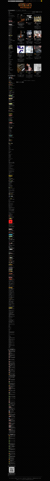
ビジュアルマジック (11, 166)
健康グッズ (10, 177)
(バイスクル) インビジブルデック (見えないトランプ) (12, 462)
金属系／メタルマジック (11, 22)
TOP (16, 10)
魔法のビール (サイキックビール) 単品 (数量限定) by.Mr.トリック (12, 452)
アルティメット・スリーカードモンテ (38, 54)
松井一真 (9, 41)
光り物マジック (10, 184)
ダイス (9, 161)
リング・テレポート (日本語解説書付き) (12, 407)
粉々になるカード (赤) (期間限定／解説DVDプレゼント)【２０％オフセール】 (12, 386)
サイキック (10, 167)
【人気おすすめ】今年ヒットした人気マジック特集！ (11, 312)
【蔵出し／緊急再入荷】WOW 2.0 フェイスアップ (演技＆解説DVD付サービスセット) (12, 421)
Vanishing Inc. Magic (11, 59)
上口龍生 (9, 140)
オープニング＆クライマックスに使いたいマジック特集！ (11, 261)
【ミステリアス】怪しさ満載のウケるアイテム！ (11, 280)
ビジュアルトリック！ (11, 268)
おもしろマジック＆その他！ (11, 102)
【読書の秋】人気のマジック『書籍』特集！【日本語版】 (11, 248)
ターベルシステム (10, 186)
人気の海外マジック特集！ (11, 291)
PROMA (9, 38)
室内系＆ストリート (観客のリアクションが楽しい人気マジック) (11, 163)
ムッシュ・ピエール (11, 158)
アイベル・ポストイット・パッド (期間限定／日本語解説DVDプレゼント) (12, 403)
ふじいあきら (10, 151)
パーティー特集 (10, 120)
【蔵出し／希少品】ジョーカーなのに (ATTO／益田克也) (12, 417)
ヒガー (9, 150)
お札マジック (10, 20)
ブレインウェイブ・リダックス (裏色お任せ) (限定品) (38, 73)
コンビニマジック (10, 23)
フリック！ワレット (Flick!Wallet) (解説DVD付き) (11, 458)
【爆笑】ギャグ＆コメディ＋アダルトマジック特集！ (11, 192)
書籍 (9, 71)
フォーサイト (10, 56)
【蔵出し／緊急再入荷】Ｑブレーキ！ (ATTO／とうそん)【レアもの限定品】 (12, 424)
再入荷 (9, 12)
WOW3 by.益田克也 (11, 185)
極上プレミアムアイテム (11, 265)
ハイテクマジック (10, 87)
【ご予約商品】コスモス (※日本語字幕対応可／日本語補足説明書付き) (12, 365)
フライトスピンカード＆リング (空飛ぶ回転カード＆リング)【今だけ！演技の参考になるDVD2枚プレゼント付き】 (12, 384)
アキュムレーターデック (21, 72)
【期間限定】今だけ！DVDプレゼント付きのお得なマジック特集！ (11, 315)
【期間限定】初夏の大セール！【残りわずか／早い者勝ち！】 (11, 105)
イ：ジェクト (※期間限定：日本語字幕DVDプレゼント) (12, 363)
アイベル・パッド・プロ (12, 401)
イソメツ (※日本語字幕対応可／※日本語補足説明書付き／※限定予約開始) (37, 39)
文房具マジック (10, 32)
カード (9, 14)
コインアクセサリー (11, 70)
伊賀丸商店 (10, 46)
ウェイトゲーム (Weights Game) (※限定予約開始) (37, 23)
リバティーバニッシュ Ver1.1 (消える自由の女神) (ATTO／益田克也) (11, 460)
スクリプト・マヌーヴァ (11, 51)
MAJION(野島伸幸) (10, 39)
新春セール (10, 200)
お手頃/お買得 (10, 67)
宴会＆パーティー (10, 13)
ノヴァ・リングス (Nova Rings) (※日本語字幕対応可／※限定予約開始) (12, 355)
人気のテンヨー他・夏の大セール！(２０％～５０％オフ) (11, 233)
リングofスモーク (12, 411)
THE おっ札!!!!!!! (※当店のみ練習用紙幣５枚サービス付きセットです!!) (12, 454)
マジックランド (10, 53)
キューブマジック (10, 128)
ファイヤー (10, 129)
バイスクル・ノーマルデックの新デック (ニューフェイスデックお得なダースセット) (11, 306)
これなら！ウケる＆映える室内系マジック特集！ (11, 283)
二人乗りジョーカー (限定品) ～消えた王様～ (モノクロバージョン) (12, 391)
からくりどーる (10, 141)
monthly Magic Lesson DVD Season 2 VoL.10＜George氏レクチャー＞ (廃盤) (12, 409)
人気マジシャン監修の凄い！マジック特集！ (11, 290)
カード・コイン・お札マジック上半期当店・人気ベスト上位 (11, 227)
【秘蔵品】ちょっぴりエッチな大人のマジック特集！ (11, 94)
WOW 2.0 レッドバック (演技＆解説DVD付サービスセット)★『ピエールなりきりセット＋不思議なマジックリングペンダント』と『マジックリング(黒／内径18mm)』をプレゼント (12, 431)
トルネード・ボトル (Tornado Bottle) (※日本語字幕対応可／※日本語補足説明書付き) (20, 39)
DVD (9, 66)
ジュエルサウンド (10, 52)
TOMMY (9, 148)
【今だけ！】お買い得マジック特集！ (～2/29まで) (11, 301)
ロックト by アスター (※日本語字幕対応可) (12, 353)
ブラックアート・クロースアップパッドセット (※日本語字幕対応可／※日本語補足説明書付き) (20, 23)
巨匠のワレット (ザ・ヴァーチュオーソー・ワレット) (12, 361)
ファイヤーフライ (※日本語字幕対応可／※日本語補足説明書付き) (12, 397)
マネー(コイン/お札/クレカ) (11, 15)
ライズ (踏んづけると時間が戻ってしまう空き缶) (12, 369)
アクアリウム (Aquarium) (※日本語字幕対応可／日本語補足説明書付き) (12, 352)
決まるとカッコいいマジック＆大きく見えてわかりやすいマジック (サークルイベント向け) (11, 332)
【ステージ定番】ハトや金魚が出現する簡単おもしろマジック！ (11, 240)
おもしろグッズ (10, 164)
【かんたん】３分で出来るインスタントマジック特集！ (11, 209)
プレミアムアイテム (11, 121)
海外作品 (9, 57)
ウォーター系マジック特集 (11, 235)
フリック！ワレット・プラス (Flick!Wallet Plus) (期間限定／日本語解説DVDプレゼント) (12, 456)
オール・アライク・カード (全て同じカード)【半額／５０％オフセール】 (29, 55)
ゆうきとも (10, 159)
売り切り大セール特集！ (11, 302)
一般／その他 (10, 61)
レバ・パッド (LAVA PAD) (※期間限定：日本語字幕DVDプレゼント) (12, 367)
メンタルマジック (10, 26)
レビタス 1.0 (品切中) (12, 410)
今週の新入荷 (10, 80)
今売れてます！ (19, 10)
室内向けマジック (10, 270)
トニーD (9, 147)
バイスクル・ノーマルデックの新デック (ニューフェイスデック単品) (11, 304)
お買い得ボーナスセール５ (11, 217)
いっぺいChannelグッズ (11, 117)
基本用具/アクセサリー (11, 69)
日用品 (9, 126)
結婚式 (9, 329)
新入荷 (9, 11)
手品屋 (9, 49)
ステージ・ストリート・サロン (12, 16)
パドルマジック (10, 30)
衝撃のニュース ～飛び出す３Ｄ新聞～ (29, 39)
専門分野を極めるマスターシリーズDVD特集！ (11, 181)
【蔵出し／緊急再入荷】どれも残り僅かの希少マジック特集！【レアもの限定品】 (11, 97)
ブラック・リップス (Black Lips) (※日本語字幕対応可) (12, 360)
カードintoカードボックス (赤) (30, 72)
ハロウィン (10, 116)
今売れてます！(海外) (24, 10)
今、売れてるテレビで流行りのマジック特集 (11, 123)
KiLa (9, 142)
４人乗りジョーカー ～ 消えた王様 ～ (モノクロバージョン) (12, 395)
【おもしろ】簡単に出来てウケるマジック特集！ (11, 288)
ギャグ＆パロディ (10, 31)
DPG (9, 138)
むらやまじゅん (10, 42)
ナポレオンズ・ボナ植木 (11, 149)
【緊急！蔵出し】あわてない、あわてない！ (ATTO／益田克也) (12, 389)
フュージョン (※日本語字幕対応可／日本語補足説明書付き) (12, 358)
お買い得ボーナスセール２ (11, 216)
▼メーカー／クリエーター (11, 137)
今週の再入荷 (10, 81)
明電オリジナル (10, 33)
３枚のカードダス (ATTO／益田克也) (12, 425)
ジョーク (9, 60)
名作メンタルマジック (11, 203)
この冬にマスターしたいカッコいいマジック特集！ (11, 320)
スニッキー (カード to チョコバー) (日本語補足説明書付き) (12, 380)
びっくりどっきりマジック (11, 165)
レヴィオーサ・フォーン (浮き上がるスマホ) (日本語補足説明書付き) (12, 371)
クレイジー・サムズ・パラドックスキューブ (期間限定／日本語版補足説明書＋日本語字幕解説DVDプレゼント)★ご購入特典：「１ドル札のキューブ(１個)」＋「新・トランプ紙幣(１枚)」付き (12, 376)
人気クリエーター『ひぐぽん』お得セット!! (11, 172)
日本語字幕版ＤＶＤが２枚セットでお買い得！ (11, 245)
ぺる (9, 153)
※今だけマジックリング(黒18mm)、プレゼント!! (11, 224)
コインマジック (10, 19)
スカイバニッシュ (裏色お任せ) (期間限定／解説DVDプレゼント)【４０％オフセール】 (12, 415)
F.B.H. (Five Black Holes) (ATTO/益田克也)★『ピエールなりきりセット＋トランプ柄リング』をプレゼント (12, 427)
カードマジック (10, 18)
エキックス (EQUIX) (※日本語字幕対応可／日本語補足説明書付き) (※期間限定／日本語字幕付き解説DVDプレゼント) (20, 55)
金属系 (9, 68)
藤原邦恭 (9, 152)
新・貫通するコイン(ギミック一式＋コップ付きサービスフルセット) (12, 464)
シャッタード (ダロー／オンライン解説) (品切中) (12, 419)
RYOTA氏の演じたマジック (11, 170)
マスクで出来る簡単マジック (11, 25)
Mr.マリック (10, 157)
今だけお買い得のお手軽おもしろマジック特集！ (11, 297)
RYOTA (9, 43)
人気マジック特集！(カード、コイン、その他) (12, 296)
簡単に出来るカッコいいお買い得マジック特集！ (11, 316)
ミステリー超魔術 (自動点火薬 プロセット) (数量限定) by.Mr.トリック (12, 405)
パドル (9, 330)
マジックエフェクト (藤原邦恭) (12, 40)
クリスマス (10, 114)
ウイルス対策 (10, 176)
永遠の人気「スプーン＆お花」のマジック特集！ (11, 258)
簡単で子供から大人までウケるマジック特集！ (11, 321)
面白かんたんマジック (11, 48)
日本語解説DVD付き (11, 313)
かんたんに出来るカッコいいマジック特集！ (11, 292)
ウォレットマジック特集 (11, 228)
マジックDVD (10, 34)
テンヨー (9, 50)
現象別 (9, 160)
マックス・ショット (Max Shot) (29, 23)
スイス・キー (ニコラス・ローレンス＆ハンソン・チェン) (12, 373)
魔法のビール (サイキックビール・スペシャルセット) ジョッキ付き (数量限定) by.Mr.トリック (12, 449)
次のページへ (33, 13)
